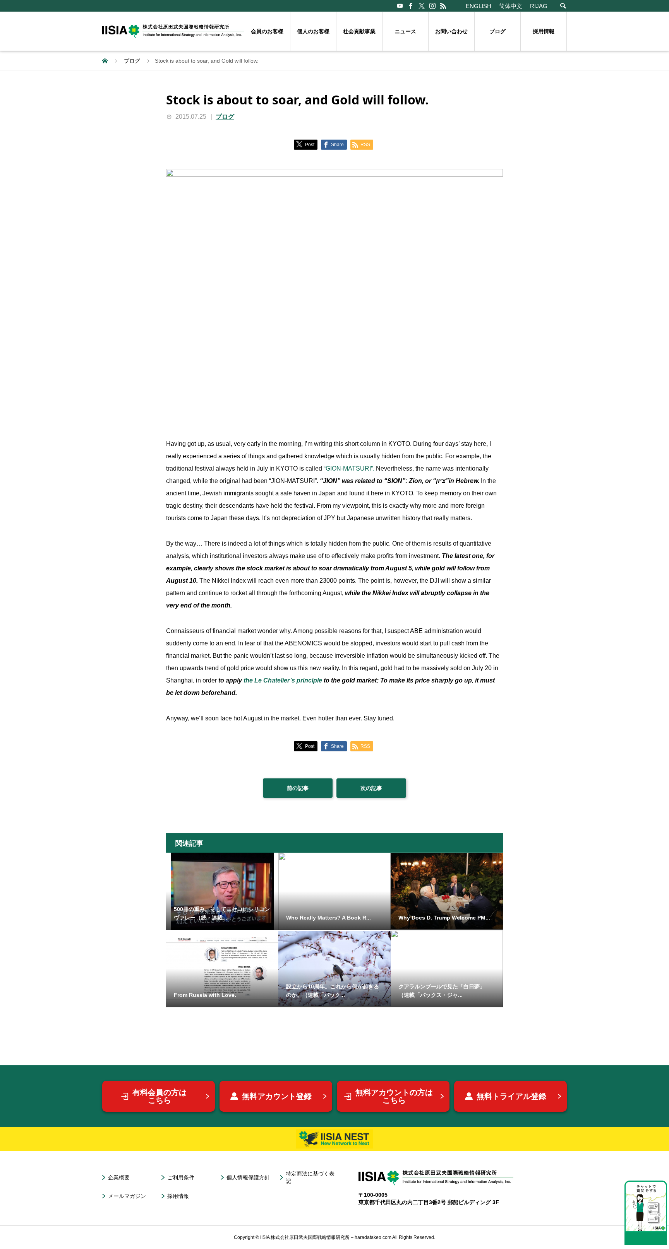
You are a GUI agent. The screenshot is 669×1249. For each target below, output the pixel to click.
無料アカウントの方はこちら (394, 1096)
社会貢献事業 (359, 31)
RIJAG (538, 6)
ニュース (405, 31)
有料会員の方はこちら (159, 1096)
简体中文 (510, 6)
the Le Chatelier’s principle (284, 680)
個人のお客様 (313, 31)
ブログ (497, 31)
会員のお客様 (267, 31)
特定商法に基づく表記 (310, 1177)
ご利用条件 (180, 1177)
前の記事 (298, 788)
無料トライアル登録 (511, 1096)
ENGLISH (478, 6)
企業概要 (119, 1177)
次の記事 (371, 788)
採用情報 (543, 31)
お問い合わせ (451, 31)
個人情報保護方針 (248, 1177)
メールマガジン (127, 1196)
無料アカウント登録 (277, 1096)
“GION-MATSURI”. (350, 468)
